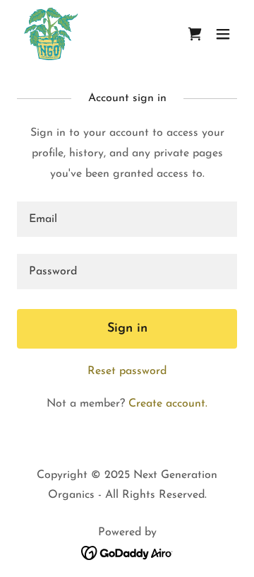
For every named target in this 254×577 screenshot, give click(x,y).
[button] (223, 34)
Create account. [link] (167, 403)
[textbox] (127, 219)
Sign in (127, 328)
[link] (51, 34)
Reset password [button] (127, 371)
